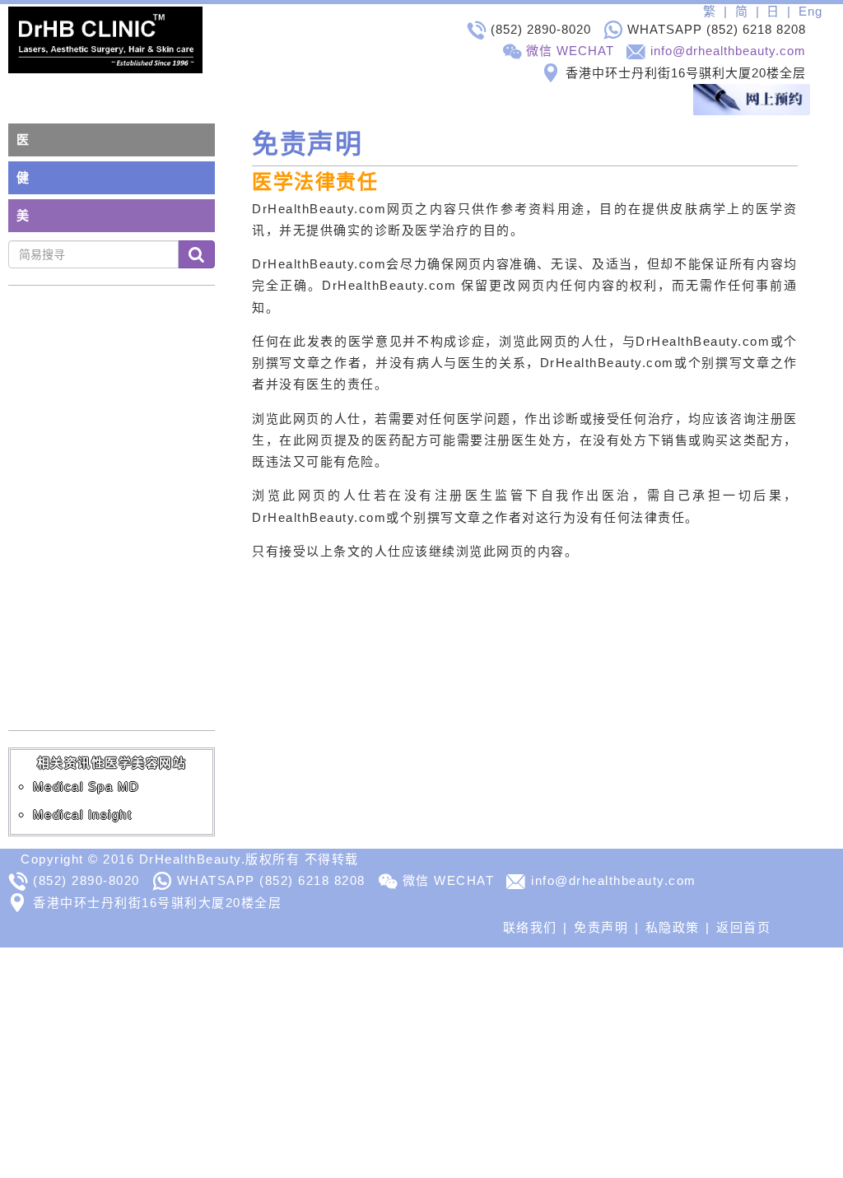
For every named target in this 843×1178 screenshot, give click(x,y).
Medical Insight (83, 815)
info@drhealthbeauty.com (728, 51)
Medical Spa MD (86, 787)
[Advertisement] (421, 1063)
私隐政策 (672, 927)
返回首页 (743, 927)
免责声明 (601, 927)
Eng (810, 11)
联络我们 (530, 927)
